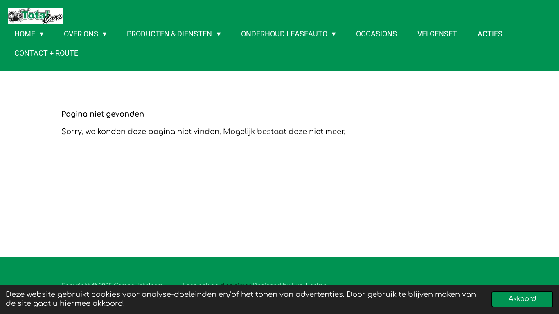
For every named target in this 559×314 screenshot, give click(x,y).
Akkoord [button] (522, 299)
